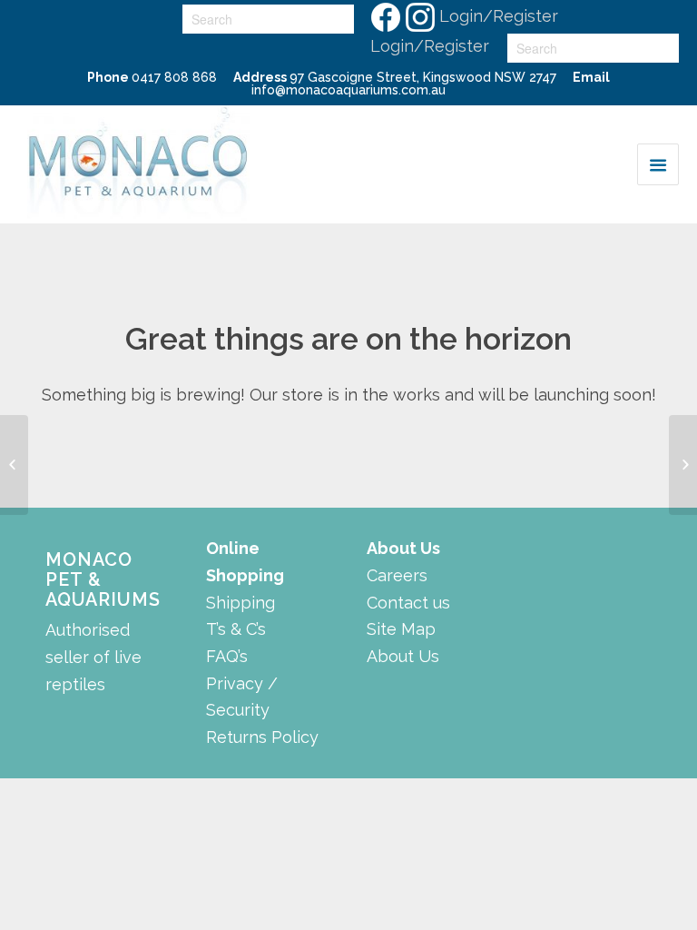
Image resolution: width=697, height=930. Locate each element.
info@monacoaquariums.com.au (348, 90)
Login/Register (498, 15)
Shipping (240, 602)
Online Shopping (245, 562)
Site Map (401, 628)
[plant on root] (14, 465)
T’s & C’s (236, 628)
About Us (403, 656)
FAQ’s (227, 656)
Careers (397, 575)
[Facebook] (384, 16)
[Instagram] (419, 16)
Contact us (408, 602)
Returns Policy (262, 737)
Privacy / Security (242, 697)
